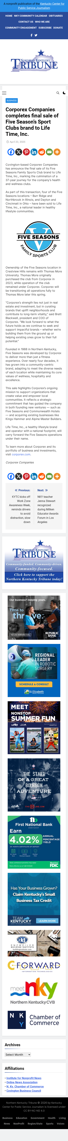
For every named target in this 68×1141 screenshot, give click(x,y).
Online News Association (21, 1082)
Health (51, 1118)
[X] (18, 151)
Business (12, 100)
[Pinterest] (26, 151)
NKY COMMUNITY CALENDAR (30, 15)
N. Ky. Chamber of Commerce (25, 1086)
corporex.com (21, 454)
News (7, 1123)
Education (21, 1118)
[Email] (49, 151)
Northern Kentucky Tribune (21, 1102)
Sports (49, 1123)
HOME (8, 15)
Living (62, 1118)
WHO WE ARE (42, 21)
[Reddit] (41, 151)
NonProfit (18, 1123)
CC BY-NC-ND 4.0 (34, 1110)
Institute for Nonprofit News (23, 1078)
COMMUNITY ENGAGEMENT (21, 27)
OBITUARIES (56, 15)
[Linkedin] (34, 151)
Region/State (35, 1123)
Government (37, 1118)
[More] (57, 151)
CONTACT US (25, 21)
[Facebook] (10, 151)
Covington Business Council (23, 1090)
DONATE (58, 27)
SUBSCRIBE (45, 27)
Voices (60, 1123)
